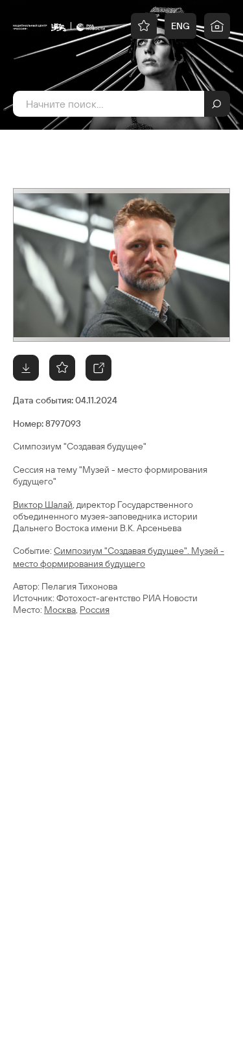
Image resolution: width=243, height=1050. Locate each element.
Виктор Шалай (43, 504)
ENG (180, 26)
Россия (95, 609)
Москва (60, 609)
